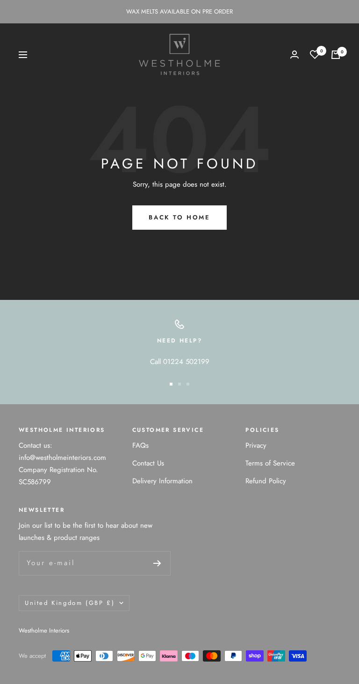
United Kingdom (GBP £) (70, 602)
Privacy (255, 445)
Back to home (179, 217)
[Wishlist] (315, 54)
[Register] (157, 563)
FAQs (140, 445)
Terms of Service (270, 463)
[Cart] (335, 55)
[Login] (294, 54)
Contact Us (148, 463)
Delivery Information (162, 481)
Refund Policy (265, 481)
